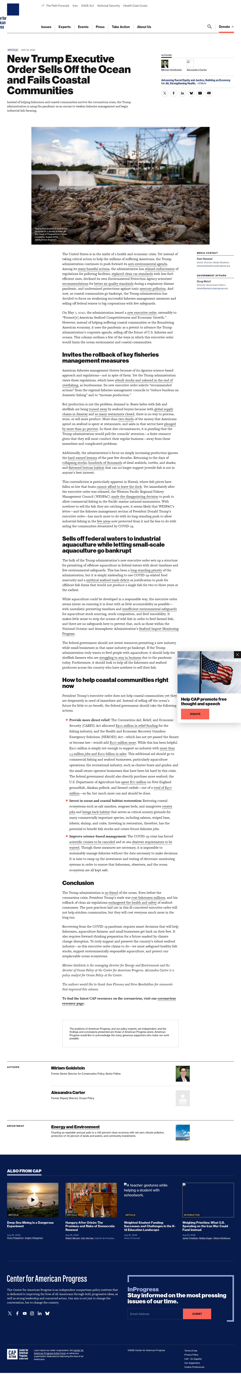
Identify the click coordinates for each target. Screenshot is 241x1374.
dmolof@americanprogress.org (212, 288)
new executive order (141, 312)
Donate (225, 27)
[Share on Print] (208, 93)
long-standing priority (146, 570)
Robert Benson (72, 1238)
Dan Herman (87, 1238)
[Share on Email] (200, 93)
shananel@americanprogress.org (213, 266)
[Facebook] (17, 1313)
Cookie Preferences (194, 1367)
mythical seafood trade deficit (107, 580)
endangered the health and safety (132, 902)
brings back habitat (96, 812)
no (107, 892)
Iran (75, 5)
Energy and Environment (75, 1126)
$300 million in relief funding (137, 725)
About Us (144, 27)
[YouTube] (25, 1313)
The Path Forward (57, 5)
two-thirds (126, 419)
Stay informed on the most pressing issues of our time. (177, 1295)
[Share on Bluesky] (191, 93)
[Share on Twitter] (164, 93)
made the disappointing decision (134, 496)
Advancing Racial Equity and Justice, (183, 80)
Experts (65, 27)
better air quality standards (113, 283)
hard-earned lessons (82, 457)
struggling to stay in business (120, 657)
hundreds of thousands (105, 462)
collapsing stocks (74, 462)
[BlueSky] (47, 1313)
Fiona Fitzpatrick (15, 1238)
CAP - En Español (193, 1359)
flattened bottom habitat (86, 467)
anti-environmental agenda (147, 264)
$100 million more (123, 742)
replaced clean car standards (132, 273)
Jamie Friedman (190, 1238)
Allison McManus (221, 1238)
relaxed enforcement (160, 268)
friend (113, 892)
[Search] (209, 28)
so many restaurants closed (114, 414)
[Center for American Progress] (13, 17)
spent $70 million (133, 782)
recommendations (75, 283)
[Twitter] (10, 1313)
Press (100, 27)
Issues (46, 27)
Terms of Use (190, 1350)
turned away (98, 409)
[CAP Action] (18, 1354)
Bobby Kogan (205, 1238)
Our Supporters (192, 1363)
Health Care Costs (135, 5)
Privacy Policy (191, 1354)
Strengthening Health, (183, 83)
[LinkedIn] (39, 1313)
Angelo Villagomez (34, 1238)
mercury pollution (153, 288)
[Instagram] (32, 1313)
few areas (103, 521)
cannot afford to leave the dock (119, 486)
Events (83, 27)
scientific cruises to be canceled (92, 842)
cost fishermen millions (148, 897)
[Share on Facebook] (173, 93)
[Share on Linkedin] (182, 93)
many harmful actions (93, 268)
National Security (108, 5)
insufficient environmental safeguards (149, 609)
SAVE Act (87, 5)
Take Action (121, 27)
